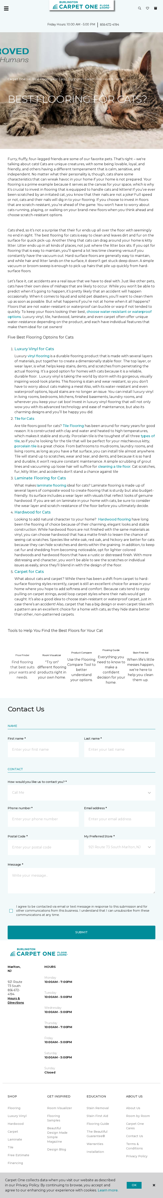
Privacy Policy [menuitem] (137, 1156)
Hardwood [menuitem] (16, 1124)
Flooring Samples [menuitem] (53, 1118)
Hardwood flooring (114, 519)
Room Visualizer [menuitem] (59, 1108)
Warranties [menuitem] (95, 1144)
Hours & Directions (16, 1000)
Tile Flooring (73, 426)
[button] (140, 8)
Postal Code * (17, 836)
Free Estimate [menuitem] (18, 1155)
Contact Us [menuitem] (134, 1136)
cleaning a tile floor (114, 467)
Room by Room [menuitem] (138, 1116)
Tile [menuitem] (10, 1147)
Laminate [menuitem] (15, 1139)
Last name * (93, 738)
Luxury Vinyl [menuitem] (17, 1116)
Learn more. (108, 1190)
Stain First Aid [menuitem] (97, 1116)
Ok (134, 1185)
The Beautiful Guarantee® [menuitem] (97, 1134)
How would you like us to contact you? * (37, 781)
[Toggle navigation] (6, 8)
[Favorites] (147, 8)
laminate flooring (51, 485)
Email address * (95, 808)
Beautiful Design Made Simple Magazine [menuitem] (57, 1134)
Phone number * (20, 808)
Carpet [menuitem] (13, 1132)
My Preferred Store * (99, 836)
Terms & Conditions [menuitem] (134, 1146)
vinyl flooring (38, 356)
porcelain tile (25, 446)
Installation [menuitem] (95, 1152)
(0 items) (155, 8)
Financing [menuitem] (15, 1163)
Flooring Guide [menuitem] (98, 1124)
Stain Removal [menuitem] (98, 1108)
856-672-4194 (109, 25)
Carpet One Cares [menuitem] (135, 1126)
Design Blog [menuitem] (56, 1149)
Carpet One (16, 79)
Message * (15, 864)
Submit (81, 932)
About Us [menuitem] (133, 1108)
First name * (17, 738)
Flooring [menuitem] (14, 1108)
